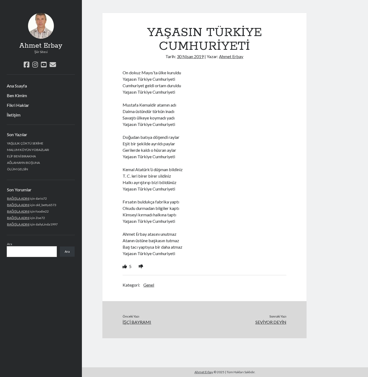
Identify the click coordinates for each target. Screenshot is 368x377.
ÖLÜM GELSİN (17, 169)
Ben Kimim (17, 95)
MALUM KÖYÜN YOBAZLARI (28, 150)
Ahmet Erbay (41, 45)
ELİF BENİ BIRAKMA (21, 156)
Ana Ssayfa (17, 85)
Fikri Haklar (18, 105)
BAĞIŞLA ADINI (18, 198)
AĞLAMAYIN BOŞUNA (23, 163)
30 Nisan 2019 (190, 56)
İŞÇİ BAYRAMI (137, 322)
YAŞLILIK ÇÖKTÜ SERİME (25, 143)
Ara (9, 244)
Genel (148, 284)
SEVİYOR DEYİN (270, 322)
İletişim (13, 114)
